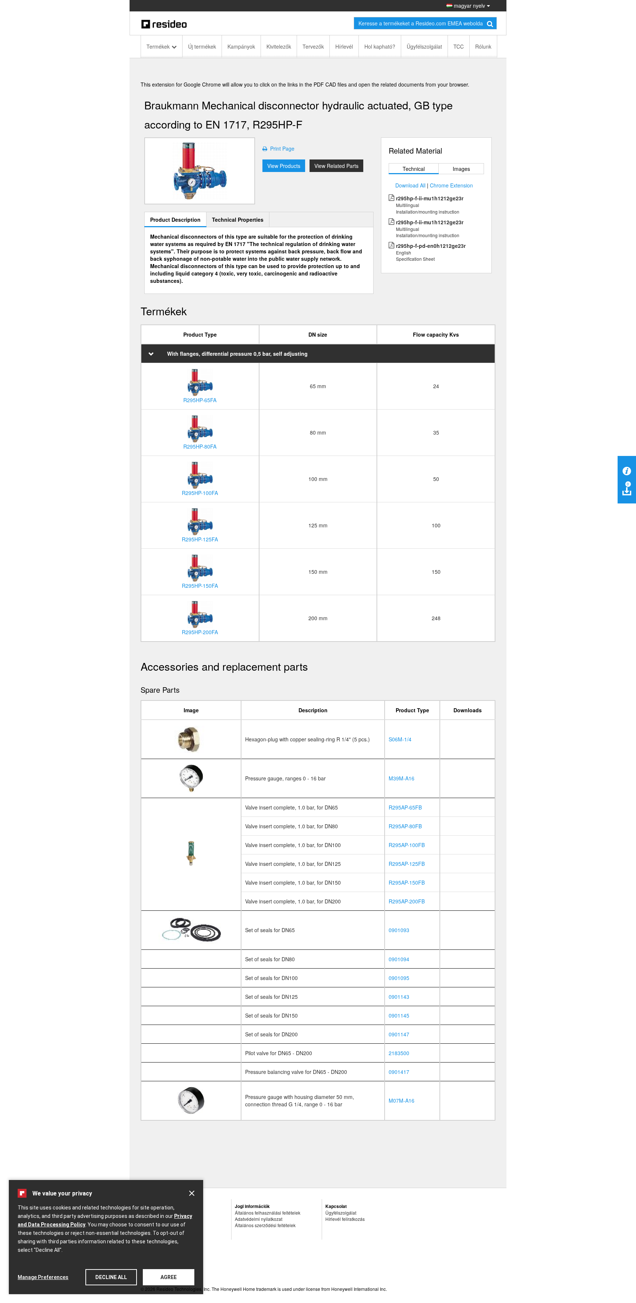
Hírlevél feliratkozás (345, 1219)
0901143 (399, 996)
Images (461, 168)
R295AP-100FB (407, 845)
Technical (414, 168)
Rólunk (483, 46)
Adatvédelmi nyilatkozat (258, 1219)
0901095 (399, 977)
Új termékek (202, 46)
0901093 (399, 930)
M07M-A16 (401, 1100)
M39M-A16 (401, 778)
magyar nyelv (468, 5)
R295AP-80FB (405, 826)
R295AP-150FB (407, 882)
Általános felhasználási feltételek (267, 1212)
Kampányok (241, 46)
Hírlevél (344, 46)
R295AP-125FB (407, 863)
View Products (283, 165)
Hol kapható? (379, 46)
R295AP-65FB (405, 807)
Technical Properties (238, 219)
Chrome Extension (451, 185)
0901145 (399, 1015)
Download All (410, 185)
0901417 (399, 1071)
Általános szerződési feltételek (265, 1225)
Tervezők (313, 46)
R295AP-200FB (407, 901)
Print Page (280, 148)
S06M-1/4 (400, 739)
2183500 (399, 1053)
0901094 (399, 959)
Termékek (158, 46)
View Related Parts (336, 165)
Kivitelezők (278, 46)
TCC (458, 46)
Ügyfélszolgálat (424, 46)
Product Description (175, 219)
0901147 (399, 1034)
